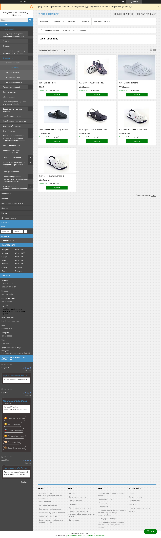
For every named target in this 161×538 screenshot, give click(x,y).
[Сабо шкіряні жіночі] (57, 67)
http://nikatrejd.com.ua (10, 321)
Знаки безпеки (9, 131)
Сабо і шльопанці (12, 68)
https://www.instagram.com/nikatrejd (16, 353)
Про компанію (134, 500)
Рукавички (103, 503)
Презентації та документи (12, 203)
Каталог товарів (8, 29)
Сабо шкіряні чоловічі (128, 83)
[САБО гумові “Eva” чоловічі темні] (97, 114)
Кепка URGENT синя (12, 407)
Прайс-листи (6, 193)
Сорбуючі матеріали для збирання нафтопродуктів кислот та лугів (81, 513)
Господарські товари (11, 172)
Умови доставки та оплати (139, 508)
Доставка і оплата (9, 218)
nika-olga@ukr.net (8, 328)
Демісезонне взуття (13, 63)
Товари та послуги (51, 30)
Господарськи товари (107, 519)
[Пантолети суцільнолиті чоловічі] (137, 114)
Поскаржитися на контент (76, 535)
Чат (152, 531)
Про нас (5, 208)
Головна (44, 22)
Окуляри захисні (9, 92)
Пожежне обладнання (12, 157)
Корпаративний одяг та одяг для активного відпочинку (14, 52)
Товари (56, 22)
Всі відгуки (25, 482)
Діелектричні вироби (11, 145)
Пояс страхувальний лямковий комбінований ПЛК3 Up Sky (16, 473)
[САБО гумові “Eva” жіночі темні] (97, 67)
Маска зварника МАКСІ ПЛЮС (15, 380)
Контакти (85, 22)
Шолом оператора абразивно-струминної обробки (15, 103)
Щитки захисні (9, 97)
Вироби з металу (105, 499)
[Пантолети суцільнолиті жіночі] (57, 160)
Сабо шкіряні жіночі (47, 83)
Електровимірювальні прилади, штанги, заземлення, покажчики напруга (15, 179)
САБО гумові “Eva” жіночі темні (92, 83)
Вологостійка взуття (13, 72)
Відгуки (4, 213)
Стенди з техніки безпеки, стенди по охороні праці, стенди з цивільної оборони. (14, 138)
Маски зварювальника (12, 82)
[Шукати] (30, 20)
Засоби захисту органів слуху (15, 121)
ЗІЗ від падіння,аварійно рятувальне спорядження (13, 35)
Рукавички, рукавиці (11, 87)
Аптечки (6, 41)
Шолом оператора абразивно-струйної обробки (50, 521)
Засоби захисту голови (12, 116)
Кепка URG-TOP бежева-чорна (15, 410)
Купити (57, 94)
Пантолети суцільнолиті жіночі (52, 176)
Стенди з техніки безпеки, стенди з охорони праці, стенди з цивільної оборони (112, 512)
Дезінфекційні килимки (12, 126)
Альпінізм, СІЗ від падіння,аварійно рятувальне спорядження (50, 495)
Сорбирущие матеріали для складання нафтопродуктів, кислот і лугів (14, 164)
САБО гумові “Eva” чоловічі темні (93, 129)
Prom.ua (92, 533)
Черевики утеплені (13, 77)
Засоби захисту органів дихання (12, 110)
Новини (5, 198)
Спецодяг (7, 46)
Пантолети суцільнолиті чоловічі (133, 129)
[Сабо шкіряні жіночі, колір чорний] (57, 114)
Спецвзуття (8, 58)
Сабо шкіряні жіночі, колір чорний (53, 129)
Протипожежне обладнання (50, 509)
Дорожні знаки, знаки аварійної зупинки (12, 151)
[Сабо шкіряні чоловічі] (137, 67)
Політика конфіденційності (96, 535)
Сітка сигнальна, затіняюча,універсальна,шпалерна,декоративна (18, 187)
